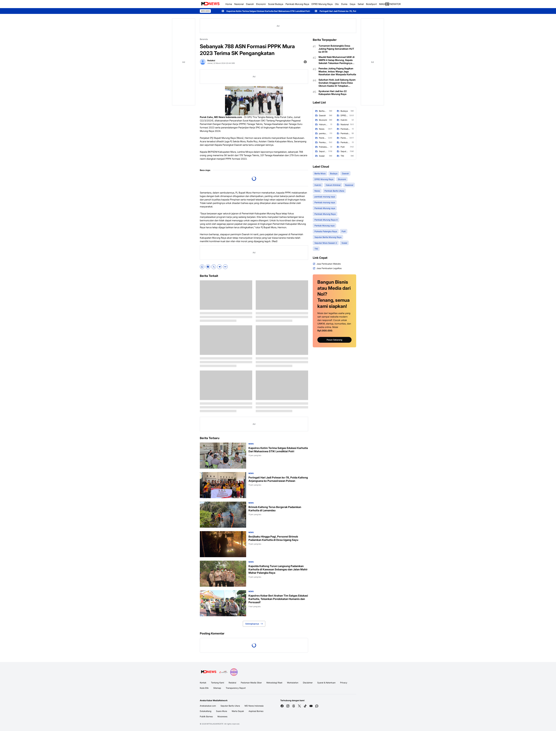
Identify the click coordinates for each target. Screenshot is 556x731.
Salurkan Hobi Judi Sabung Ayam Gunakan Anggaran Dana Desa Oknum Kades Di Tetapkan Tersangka (337, 82)
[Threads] (293, 706)
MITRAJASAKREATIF (214, 724)
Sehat (361, 4)
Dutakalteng (205, 711)
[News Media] (233, 672)
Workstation (292, 682)
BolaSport (371, 4)
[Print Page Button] (305, 62)
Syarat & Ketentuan (326, 682)
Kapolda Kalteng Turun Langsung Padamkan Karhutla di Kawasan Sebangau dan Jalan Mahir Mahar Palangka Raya (278, 569)
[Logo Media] (208, 672)
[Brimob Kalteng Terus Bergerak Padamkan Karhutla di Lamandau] (223, 515)
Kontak (203, 682)
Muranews (222, 716)
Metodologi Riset (274, 682)
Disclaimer (308, 682)
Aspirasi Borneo (256, 711)
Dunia (344, 4)
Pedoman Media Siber (251, 682)
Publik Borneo (206, 716)
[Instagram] (288, 706)
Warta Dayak (238, 711)
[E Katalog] (223, 672)
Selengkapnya (252, 623)
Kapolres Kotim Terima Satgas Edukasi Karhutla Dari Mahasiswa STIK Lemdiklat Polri (278, 449)
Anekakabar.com (208, 706)
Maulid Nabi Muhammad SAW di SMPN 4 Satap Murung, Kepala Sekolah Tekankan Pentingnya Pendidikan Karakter (336, 60)
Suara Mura (221, 711)
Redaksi (232, 682)
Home (228, 4)
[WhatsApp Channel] (317, 706)
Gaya (352, 4)
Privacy (343, 682)
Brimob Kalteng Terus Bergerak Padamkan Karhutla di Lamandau (274, 509)
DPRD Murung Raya (322, 4)
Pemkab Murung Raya (297, 4)
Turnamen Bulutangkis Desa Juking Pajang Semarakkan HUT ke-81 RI (336, 48)
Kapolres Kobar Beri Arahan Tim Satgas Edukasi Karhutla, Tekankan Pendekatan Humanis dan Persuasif (278, 599)
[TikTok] (305, 706)
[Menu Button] (387, 4)
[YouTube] (311, 706)
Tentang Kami (217, 682)
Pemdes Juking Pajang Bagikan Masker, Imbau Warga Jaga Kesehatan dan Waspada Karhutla (337, 71)
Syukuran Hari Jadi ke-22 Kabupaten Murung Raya (333, 93)
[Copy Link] (225, 266)
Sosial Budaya (275, 4)
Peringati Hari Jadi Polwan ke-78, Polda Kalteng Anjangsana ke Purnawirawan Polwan (283, 11)
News (251, 444)
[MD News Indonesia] (210, 4)
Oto (337, 4)
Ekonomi (261, 4)
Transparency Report (236, 688)
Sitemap (217, 688)
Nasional (239, 4)
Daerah (250, 4)
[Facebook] (208, 266)
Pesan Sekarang (334, 340)
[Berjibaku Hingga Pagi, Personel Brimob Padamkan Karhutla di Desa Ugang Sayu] (223, 544)
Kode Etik (204, 688)
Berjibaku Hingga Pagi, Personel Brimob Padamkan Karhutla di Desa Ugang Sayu (273, 538)
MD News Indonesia (254, 706)
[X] (213, 266)
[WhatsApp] (202, 266)
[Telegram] (219, 266)
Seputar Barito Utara (230, 706)
